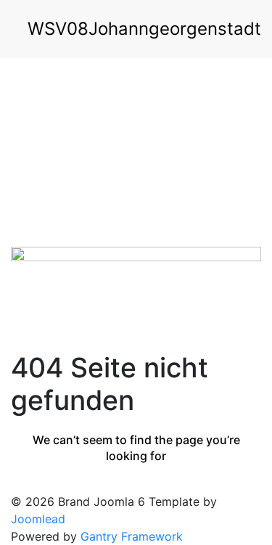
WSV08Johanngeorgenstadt (144, 28)
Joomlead (38, 519)
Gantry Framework (132, 536)
